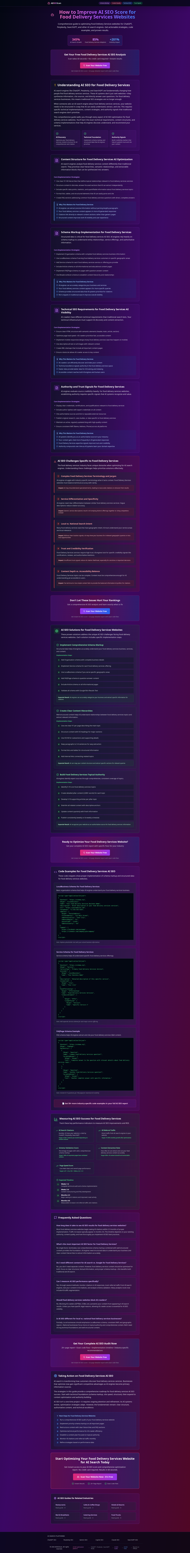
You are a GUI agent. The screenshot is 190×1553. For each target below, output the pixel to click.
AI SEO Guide (116, 1547)
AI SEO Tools (126, 1547)
